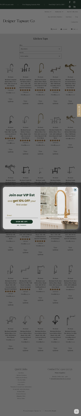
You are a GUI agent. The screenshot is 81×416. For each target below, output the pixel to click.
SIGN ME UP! (22, 222)
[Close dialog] (75, 189)
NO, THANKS (21, 225)
